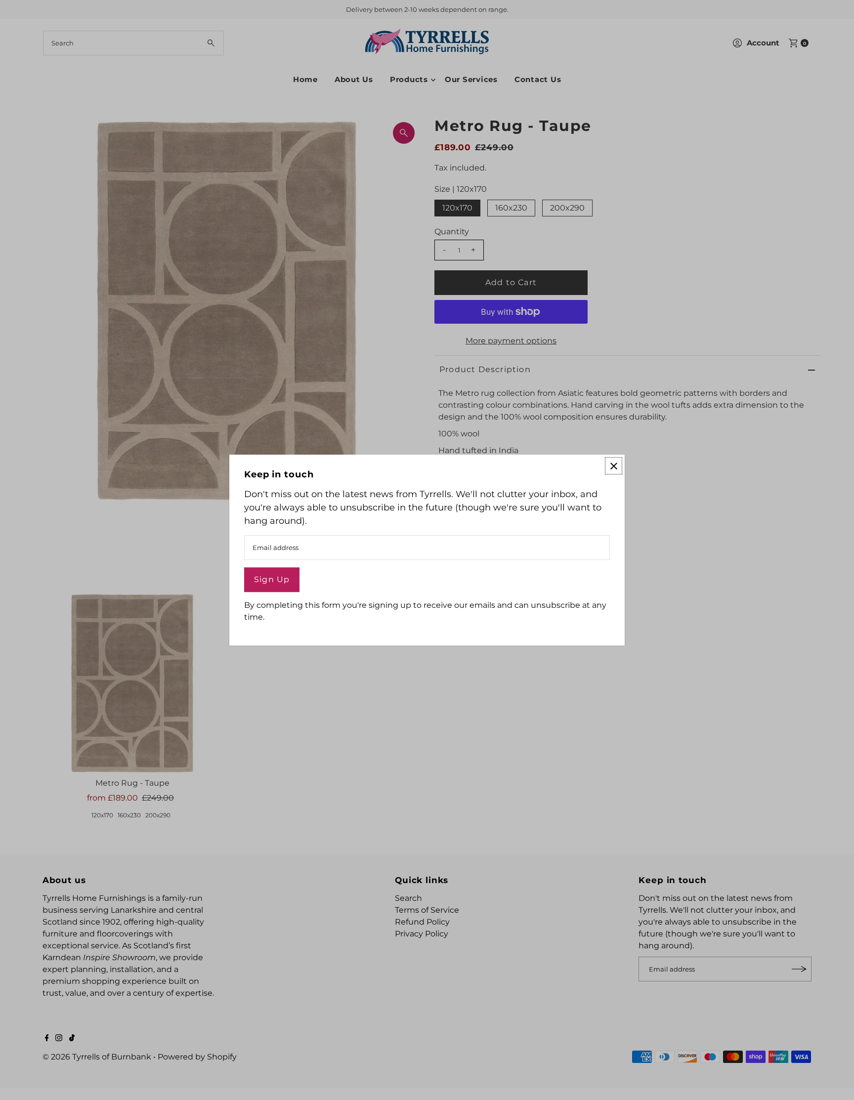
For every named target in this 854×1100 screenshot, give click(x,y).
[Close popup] (613, 465)
